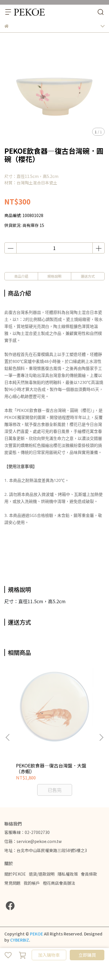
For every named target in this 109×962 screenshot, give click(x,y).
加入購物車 (49, 955)
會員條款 (89, 874)
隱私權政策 (68, 874)
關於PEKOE (15, 874)
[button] (101, 737)
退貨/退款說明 (42, 874)
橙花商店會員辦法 (59, 883)
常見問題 (12, 883)
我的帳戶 (32, 883)
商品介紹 (21, 276)
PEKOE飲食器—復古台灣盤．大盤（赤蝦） (51, 768)
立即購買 (87, 955)
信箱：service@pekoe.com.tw (33, 841)
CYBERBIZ (19, 940)
